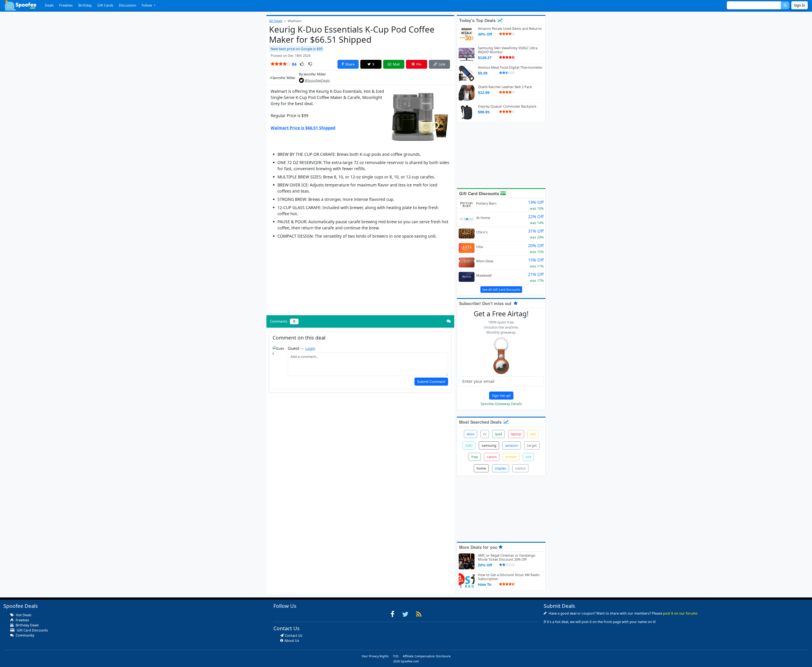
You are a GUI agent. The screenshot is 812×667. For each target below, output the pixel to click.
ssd (528, 457)
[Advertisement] (360, 282)
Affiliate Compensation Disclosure (427, 656)
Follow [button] (147, 5)
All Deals (276, 21)
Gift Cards (105, 5)
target (532, 445)
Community (24, 635)
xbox (470, 434)
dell (533, 434)
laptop (516, 434)
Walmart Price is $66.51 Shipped (303, 128)
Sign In (799, 5)
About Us (291, 640)
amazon (511, 445)
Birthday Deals (27, 625)
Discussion (127, 5)
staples (500, 468)
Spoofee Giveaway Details (501, 403)
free (474, 457)
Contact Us (293, 635)
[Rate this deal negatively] (310, 64)
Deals (49, 5)
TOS (396, 656)
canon (492, 457)
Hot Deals (23, 615)
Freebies (66, 5)
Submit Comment (431, 381)
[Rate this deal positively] (302, 64)
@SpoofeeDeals (317, 80)
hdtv (469, 445)
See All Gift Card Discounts (501, 290)
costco (520, 468)
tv (484, 434)
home (481, 468)
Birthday (85, 5)
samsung (488, 445)
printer (511, 457)
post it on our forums (680, 613)
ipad (498, 434)
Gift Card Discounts (479, 193)
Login (310, 348)
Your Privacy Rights (375, 656)
